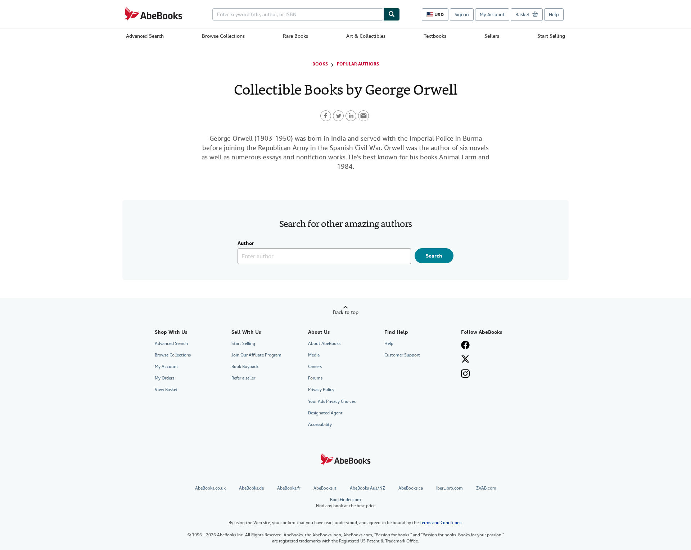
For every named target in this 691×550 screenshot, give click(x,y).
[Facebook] (325, 115)
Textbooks (435, 36)
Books (320, 64)
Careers (315, 366)
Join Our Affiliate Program (256, 355)
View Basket (166, 389)
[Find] (391, 14)
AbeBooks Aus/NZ (367, 488)
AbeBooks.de (251, 488)
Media (314, 355)
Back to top (345, 312)
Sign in (462, 15)
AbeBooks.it (325, 488)
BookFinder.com (345, 503)
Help (554, 15)
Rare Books (295, 36)
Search (434, 256)
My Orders (164, 378)
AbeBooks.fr (288, 488)
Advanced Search (145, 36)
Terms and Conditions (440, 523)
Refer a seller (243, 378)
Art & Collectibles (365, 36)
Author (246, 243)
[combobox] (297, 14)
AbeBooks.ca (410, 488)
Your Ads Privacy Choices (332, 401)
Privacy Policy (321, 389)
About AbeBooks (324, 343)
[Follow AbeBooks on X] (465, 359)
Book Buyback (244, 366)
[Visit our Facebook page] (465, 345)
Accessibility (320, 424)
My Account (492, 15)
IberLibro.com (449, 488)
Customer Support (402, 355)
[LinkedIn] (351, 115)
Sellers (491, 36)
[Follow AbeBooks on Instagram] (465, 373)
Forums (315, 378)
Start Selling (551, 36)
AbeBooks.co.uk (210, 488)
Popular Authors (358, 64)
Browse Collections (223, 36)
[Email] (363, 115)
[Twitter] (338, 115)
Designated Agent (325, 413)
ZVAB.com (486, 488)
